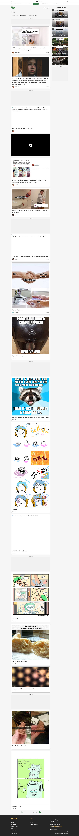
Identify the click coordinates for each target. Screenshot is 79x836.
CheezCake (13, 830)
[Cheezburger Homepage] (39, 1)
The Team (32, 820)
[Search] (13, 1)
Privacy (58, 833)
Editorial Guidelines (34, 824)
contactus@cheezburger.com (56, 826)
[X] (49, 8)
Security (61, 833)
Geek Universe (14, 828)
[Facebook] (47, 8)
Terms (56, 833)
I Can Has (13, 820)
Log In (67, 1)
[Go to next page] (40, 812)
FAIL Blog (13, 822)
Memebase (13, 824)
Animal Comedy (14, 826)
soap (17, 15)
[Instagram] (44, 8)
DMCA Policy (66, 833)
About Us (32, 822)
